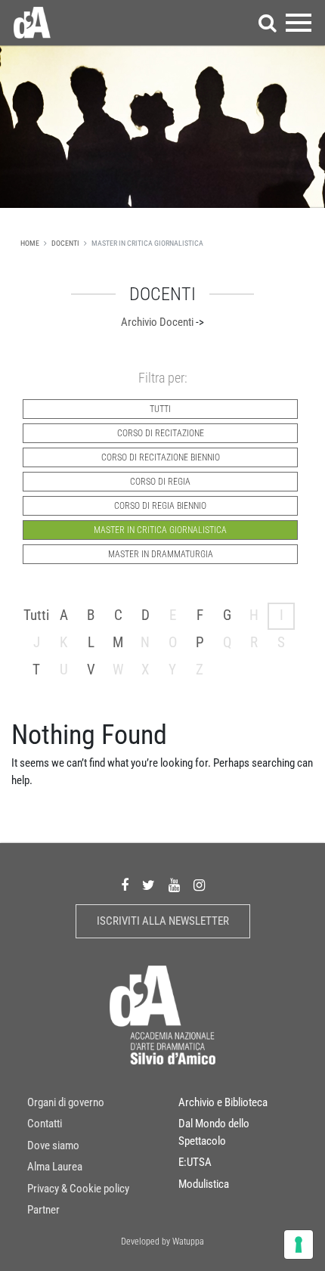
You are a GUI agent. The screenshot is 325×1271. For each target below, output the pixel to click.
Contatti (44, 1123)
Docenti (65, 243)
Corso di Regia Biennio (160, 506)
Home (29, 243)
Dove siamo (53, 1145)
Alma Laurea (54, 1166)
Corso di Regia (160, 481)
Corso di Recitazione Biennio (160, 457)
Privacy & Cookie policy (78, 1188)
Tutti (160, 409)
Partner (43, 1210)
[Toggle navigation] (298, 23)
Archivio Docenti (157, 322)
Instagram (199, 885)
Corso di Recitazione (160, 433)
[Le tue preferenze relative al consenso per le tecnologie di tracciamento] (298, 1244)
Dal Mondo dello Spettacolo (213, 1132)
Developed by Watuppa (162, 1241)
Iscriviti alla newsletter (163, 921)
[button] (267, 23)
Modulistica (203, 1184)
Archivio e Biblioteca (223, 1102)
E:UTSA (195, 1162)
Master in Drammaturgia (160, 554)
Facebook (124, 885)
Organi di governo (65, 1102)
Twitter (148, 885)
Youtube (174, 885)
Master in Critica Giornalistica (160, 530)
